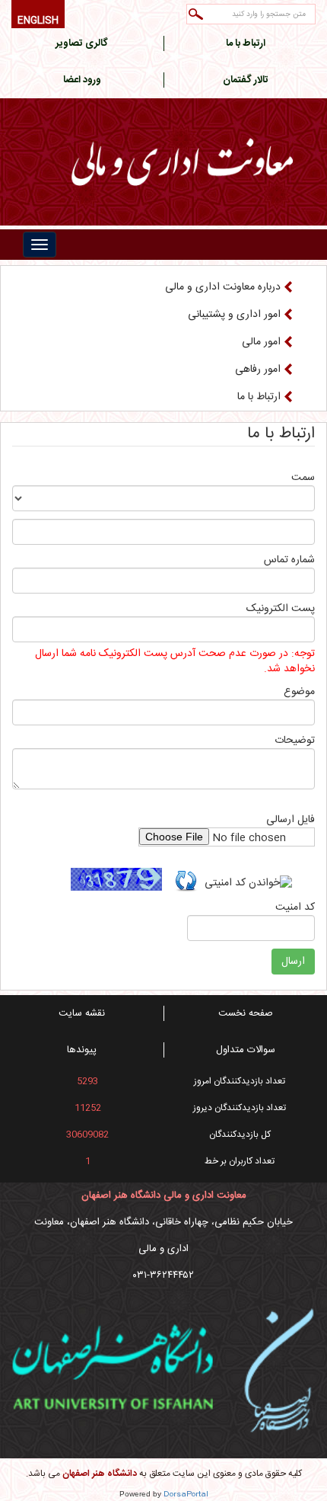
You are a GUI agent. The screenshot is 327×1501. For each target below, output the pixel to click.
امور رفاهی (258, 369)
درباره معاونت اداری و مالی (223, 287)
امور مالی (261, 342)
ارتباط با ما (259, 397)
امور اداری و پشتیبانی (234, 315)
